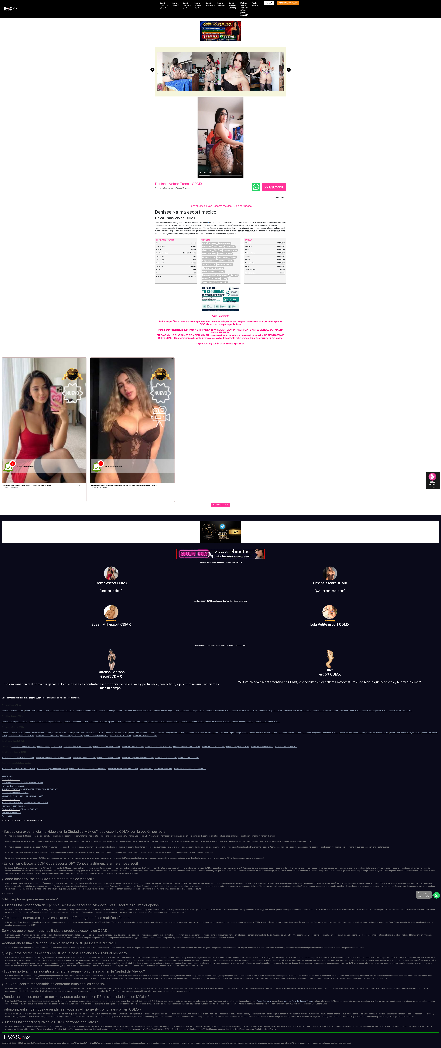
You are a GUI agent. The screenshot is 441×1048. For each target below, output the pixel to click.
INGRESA (269, 3)
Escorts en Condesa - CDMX (47, 735)
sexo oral (205, 279)
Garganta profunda (209, 261)
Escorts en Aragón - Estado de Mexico (52, 769)
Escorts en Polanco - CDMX (377, 733)
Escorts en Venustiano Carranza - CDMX (18, 757)
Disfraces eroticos (208, 257)
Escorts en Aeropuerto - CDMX (49, 746)
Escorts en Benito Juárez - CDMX (186, 746)
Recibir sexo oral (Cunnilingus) (213, 271)
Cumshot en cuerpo (209, 254)
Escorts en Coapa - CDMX (350, 711)
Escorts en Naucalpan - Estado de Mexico (18, 769)
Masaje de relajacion (224, 264)
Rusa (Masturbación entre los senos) (215, 275)
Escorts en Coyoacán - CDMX (37, 711)
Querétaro (267, 1001)
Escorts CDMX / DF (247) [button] (164, 5)
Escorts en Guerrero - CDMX (192, 722)
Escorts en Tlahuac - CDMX (13, 711)
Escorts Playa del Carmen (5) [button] (233, 5)
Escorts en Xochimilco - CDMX (218, 711)
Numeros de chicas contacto (13, 786)
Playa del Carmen (298, 1001)
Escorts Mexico (8, 776)
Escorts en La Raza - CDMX (133, 746)
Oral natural (219, 268)
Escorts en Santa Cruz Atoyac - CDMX (405, 733)
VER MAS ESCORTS (221, 505)
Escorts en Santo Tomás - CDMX (158, 746)
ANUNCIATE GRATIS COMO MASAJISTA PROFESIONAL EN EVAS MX (30, 789)
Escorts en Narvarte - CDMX (286, 746)
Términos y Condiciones (11, 812)
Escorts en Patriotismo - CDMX (244, 711)
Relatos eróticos (255, 4)
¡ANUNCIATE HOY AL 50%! (288, 3)
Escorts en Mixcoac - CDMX (262, 746)
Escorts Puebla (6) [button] (175, 4)
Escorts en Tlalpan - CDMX (86, 711)
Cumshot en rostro (225, 254)
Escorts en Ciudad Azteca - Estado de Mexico (87, 769)
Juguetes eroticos (208, 264)
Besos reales (230, 247)
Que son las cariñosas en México (15, 793)
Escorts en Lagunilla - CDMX (237, 746)
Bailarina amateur (224, 243)
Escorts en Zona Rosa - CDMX (134, 722)
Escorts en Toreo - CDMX (188, 757)
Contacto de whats (230, 250)
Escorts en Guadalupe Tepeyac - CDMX (105, 722)
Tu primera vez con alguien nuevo (15, 806)
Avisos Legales (8, 816)
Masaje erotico (207, 268)
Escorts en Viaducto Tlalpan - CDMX (138, 711)
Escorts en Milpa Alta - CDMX (62, 711)
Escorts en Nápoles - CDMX (71, 735)
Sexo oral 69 (215, 279)
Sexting (224, 279)
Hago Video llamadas (225, 261)
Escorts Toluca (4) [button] (210, 4)
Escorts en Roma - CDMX (62, 733)
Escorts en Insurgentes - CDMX (374, 711)
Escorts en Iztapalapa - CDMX (23, 746)
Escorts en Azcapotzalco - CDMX (106, 746)
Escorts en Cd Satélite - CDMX (267, 722)
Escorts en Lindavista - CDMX (96, 735)
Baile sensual (207, 247)
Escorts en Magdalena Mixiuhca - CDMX (138, 757)
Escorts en (172, 188)
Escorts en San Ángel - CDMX (192, 711)
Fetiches (233, 257)
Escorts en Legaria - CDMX (13, 733)
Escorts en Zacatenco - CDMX (145, 735)
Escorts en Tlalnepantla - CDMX (218, 722)
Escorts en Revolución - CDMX (141, 733)
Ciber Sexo (218, 250)
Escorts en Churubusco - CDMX (325, 711)
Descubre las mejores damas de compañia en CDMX (23, 796)
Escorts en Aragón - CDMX (166, 757)
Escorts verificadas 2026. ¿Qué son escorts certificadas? (25, 803)
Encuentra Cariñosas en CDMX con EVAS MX (20, 809)
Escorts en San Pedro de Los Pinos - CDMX (53, 757)
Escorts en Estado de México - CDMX (123, 769)
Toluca (309, 1001)
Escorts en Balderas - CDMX (116, 733)
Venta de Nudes (208, 282)
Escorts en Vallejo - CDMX (242, 722)
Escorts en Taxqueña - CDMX (270, 711)
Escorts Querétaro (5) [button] (187, 5)
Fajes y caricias (222, 257)
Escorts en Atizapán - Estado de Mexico (190, 769)
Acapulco (287, 1001)
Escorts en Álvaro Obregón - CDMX (78, 746)
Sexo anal (234, 275)
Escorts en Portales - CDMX (400, 711)
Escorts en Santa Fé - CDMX (108, 757)
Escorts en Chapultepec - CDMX (352, 733)
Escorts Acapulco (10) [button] (198, 5)
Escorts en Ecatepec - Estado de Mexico (156, 769)
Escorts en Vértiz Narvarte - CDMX (263, 733)
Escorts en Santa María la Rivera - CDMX (201, 733)
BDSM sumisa (219, 247)
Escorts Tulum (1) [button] (221, 4)
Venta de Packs (221, 282)
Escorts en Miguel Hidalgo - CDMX (234, 733)
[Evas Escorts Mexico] (17, 1037)
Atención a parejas (209, 243)
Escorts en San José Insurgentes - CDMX (45, 722)
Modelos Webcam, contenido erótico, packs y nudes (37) (244, 9)
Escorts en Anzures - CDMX (289, 733)
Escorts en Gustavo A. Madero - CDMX (163, 722)
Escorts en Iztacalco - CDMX (84, 757)
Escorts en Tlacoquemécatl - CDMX (169, 733)
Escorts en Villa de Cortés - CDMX (297, 711)
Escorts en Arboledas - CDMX (76, 722)
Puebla (259, 1001)
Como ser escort (8, 779)
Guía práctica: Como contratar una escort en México (22, 783)
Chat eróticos (207, 250)
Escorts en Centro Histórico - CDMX (88, 733)
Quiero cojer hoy (8, 799)
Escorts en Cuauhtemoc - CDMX (38, 733)
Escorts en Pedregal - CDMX (110, 711)
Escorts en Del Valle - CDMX (213, 746)
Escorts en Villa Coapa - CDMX (166, 711)
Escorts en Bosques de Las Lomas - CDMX (320, 733)
